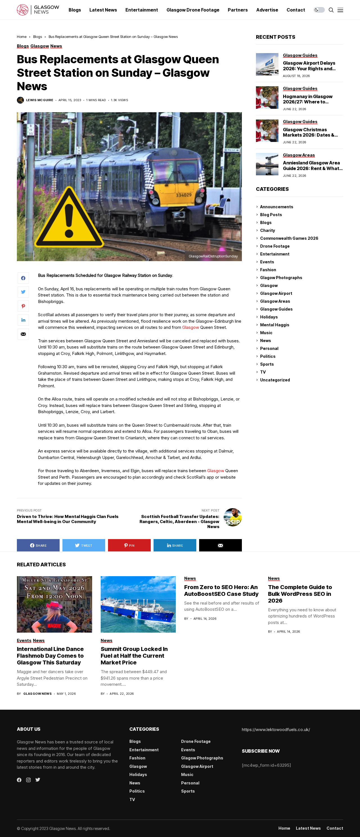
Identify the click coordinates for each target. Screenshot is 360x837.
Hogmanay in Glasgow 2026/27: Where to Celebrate (307, 102)
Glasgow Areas (275, 301)
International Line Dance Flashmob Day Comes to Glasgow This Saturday (50, 656)
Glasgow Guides (276, 309)
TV (263, 372)
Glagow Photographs (281, 277)
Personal (269, 348)
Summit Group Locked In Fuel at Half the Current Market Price (134, 656)
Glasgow (191, 327)
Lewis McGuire (39, 100)
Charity (267, 230)
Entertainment (274, 254)
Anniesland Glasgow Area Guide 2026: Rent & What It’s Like (311, 168)
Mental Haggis (274, 324)
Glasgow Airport (276, 293)
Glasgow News (37, 694)
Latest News (308, 828)
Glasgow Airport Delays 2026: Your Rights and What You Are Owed (309, 68)
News (265, 340)
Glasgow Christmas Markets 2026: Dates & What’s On (308, 135)
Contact (335, 828)
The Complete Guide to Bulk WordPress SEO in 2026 (300, 594)
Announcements (276, 206)
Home (21, 36)
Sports (267, 364)
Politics (268, 356)
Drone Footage (275, 246)
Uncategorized (275, 379)
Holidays (269, 317)
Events (267, 261)
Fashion (268, 269)
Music (266, 332)
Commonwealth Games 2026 (289, 238)
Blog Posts (271, 214)
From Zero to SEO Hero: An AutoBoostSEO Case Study (221, 590)
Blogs (37, 36)
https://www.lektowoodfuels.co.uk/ (276, 729)
